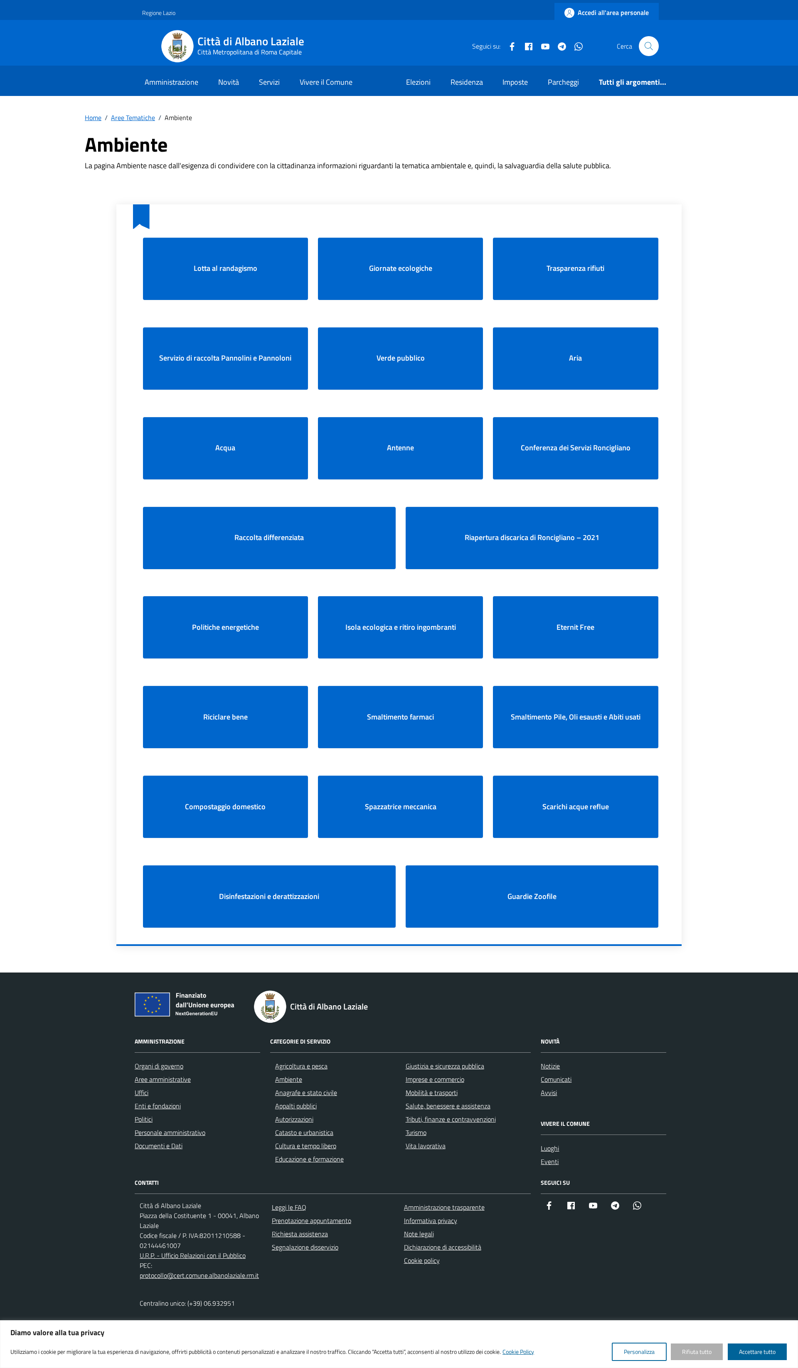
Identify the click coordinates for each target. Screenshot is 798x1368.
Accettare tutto (757, 1351)
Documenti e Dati (158, 1146)
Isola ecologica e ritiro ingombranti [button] (400, 627)
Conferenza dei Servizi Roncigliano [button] (576, 447)
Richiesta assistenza (300, 1234)
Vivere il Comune (326, 82)
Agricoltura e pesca (301, 1066)
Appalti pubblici (296, 1106)
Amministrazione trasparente (444, 1207)
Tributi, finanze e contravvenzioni (451, 1119)
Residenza (467, 82)
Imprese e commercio (435, 1079)
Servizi (269, 82)
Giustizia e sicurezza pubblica (445, 1066)
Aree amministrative (163, 1079)
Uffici (141, 1093)
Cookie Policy (518, 1351)
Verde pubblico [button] (401, 357)
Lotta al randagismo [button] (225, 268)
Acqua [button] (225, 447)
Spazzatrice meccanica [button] (400, 806)
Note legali (419, 1234)
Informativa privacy (430, 1221)
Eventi (550, 1162)
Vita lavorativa (426, 1146)
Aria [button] (575, 357)
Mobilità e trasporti (432, 1093)
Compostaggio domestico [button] (225, 806)
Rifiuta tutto (697, 1351)
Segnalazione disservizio (305, 1247)
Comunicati (556, 1079)
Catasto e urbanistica (304, 1132)
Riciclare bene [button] (225, 716)
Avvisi (549, 1093)
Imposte (515, 82)
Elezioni (418, 82)
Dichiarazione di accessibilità (442, 1247)
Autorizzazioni (294, 1119)
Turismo (416, 1132)
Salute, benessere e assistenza (448, 1106)
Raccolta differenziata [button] (269, 537)
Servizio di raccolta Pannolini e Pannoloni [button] (225, 357)
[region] (399, 1344)
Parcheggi (563, 82)
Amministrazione (171, 82)
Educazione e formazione (309, 1159)
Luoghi (550, 1148)
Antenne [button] (400, 447)
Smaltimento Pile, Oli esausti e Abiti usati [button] (575, 716)
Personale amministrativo (170, 1132)
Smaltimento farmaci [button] (400, 716)
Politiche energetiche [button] (225, 627)
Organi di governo (159, 1066)
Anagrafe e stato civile (306, 1093)
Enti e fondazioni (158, 1106)
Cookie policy (422, 1260)
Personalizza (639, 1351)
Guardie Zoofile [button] (532, 896)
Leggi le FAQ (289, 1207)
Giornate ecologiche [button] (400, 268)
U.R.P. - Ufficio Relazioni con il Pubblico (193, 1255)
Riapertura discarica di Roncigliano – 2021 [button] (532, 537)
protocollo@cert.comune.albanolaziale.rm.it (199, 1275)
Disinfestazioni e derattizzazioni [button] (269, 896)
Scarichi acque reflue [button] (575, 806)
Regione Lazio (158, 12)
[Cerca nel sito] (649, 46)
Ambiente (288, 1079)
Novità (228, 82)
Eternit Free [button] (575, 627)
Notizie (550, 1066)
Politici (144, 1119)
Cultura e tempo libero (305, 1146)
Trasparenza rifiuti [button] (575, 268)
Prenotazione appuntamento (311, 1221)
